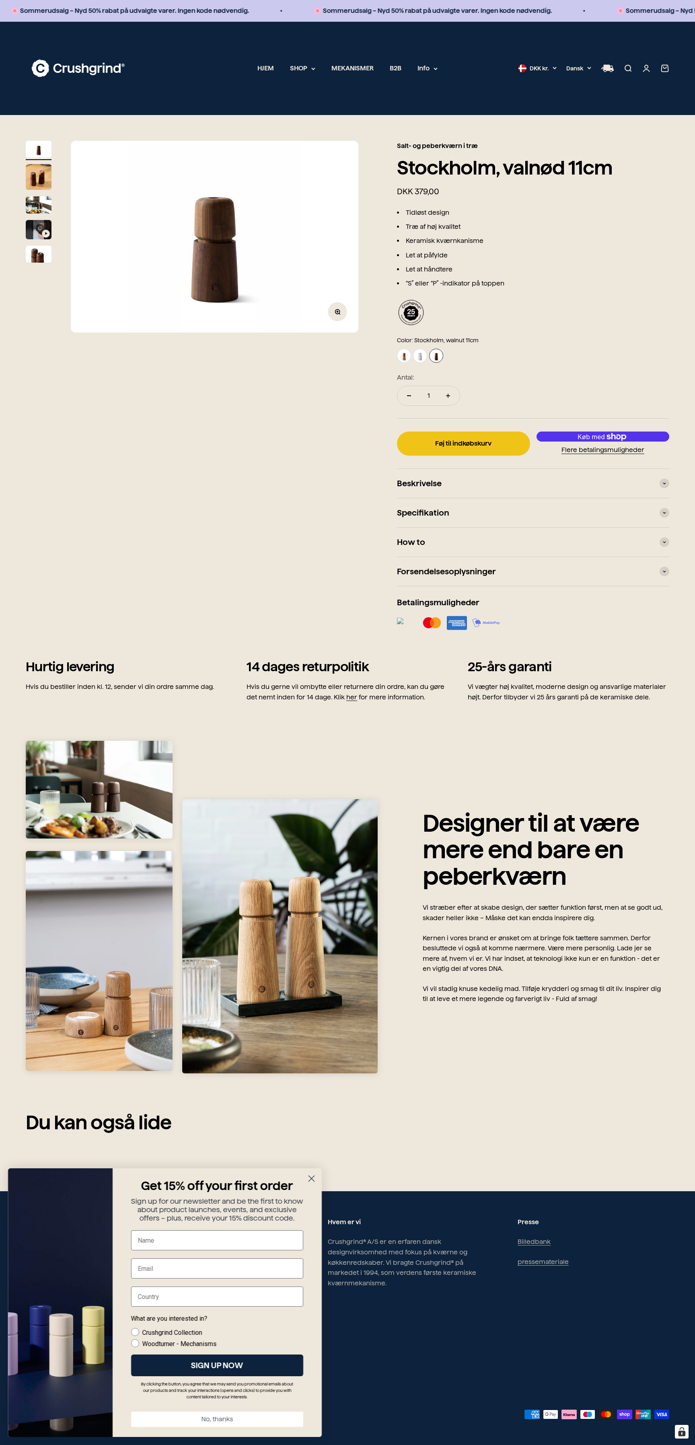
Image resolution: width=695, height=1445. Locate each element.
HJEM (265, 68)
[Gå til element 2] (38, 178)
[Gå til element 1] (38, 150)
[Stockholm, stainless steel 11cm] (420, 356)
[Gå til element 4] (38, 231)
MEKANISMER (352, 68)
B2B (395, 68)
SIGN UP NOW (217, 1365)
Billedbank (534, 1242)
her (351, 697)
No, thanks (217, 1419)
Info (423, 68)
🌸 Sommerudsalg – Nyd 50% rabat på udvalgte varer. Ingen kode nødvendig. (390, 10)
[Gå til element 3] (38, 206)
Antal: (405, 377)
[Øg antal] (448, 395)
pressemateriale (543, 1262)
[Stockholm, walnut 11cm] (436, 356)
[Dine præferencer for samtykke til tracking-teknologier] (682, 1432)
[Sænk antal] (409, 395)
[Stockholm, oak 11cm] (404, 356)
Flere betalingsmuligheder (602, 450)
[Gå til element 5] (38, 255)
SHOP (298, 68)
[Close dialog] (311, 1179)
